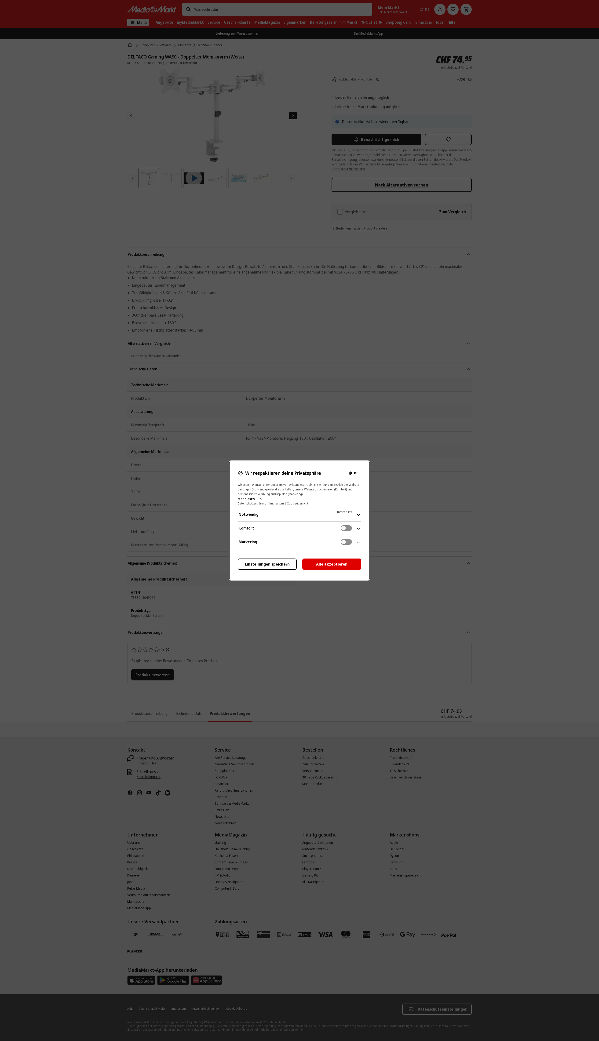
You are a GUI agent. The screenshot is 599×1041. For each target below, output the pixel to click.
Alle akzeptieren (331, 564)
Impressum (276, 503)
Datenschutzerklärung (252, 503)
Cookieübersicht (297, 503)
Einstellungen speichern (267, 564)
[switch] (346, 528)
